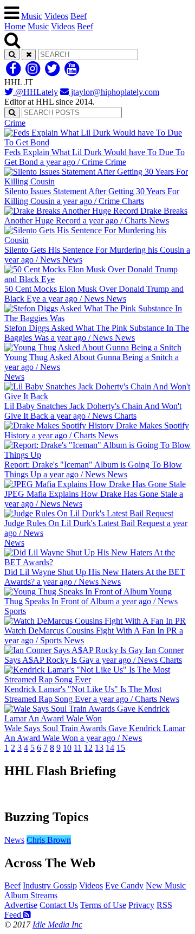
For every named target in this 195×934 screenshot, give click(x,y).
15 (120, 747)
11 (78, 747)
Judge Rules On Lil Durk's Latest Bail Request (95, 518)
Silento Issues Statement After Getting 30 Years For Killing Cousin (91, 181)
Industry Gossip (50, 885)
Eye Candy (124, 885)
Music (31, 16)
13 (99, 747)
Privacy (141, 905)
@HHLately (35, 92)
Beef (78, 16)
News (14, 840)
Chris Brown (49, 840)
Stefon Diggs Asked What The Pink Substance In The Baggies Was (96, 318)
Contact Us (59, 905)
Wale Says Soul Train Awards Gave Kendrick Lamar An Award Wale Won (94, 718)
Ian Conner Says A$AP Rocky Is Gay (94, 650)
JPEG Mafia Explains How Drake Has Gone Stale (93, 489)
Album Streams (30, 895)
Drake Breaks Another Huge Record (95, 210)
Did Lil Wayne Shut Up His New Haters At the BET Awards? (94, 562)
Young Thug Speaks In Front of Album (91, 591)
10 (67, 747)
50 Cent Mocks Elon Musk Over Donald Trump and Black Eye (94, 279)
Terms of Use (103, 905)
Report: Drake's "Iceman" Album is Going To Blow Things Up (93, 455)
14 (110, 747)
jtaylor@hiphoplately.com (114, 92)
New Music (166, 885)
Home (14, 26)
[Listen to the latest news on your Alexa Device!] (97, 793)
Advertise (20, 905)
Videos (56, 16)
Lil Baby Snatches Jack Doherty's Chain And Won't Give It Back (92, 396)
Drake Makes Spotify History (96, 425)
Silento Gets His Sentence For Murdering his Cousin (97, 240)
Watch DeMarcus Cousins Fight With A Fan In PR (93, 625)
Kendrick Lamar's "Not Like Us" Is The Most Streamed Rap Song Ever (93, 679)
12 (88, 747)
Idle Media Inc (57, 924)
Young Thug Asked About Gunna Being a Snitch (91, 352)
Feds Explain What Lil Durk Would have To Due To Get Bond (94, 142)
